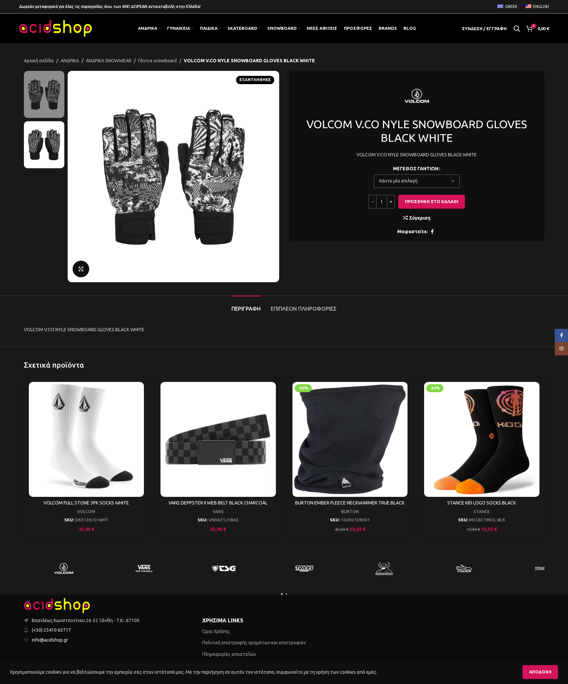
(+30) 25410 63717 (51, 630)
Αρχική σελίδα (39, 60)
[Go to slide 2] (286, 594)
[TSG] (224, 568)
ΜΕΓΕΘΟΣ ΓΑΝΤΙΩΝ (415, 168)
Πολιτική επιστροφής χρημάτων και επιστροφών (254, 642)
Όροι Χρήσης (216, 631)
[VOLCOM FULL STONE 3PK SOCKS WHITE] (86, 439)
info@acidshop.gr (50, 640)
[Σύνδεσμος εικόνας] (57, 605)
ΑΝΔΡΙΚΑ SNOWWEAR (108, 60)
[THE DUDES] (464, 568)
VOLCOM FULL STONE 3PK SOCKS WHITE (86, 502)
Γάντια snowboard (157, 60)
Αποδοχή (540, 671)
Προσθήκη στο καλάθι (431, 201)
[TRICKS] (304, 568)
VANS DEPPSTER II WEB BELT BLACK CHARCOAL (218, 502)
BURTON (350, 511)
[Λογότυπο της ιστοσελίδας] (55, 28)
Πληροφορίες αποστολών (229, 654)
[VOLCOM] (64, 568)
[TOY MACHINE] (384, 568)
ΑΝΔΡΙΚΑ (70, 60)
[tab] (246, 305)
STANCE (481, 511)
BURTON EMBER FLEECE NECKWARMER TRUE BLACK (350, 502)
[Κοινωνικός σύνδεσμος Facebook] (432, 231)
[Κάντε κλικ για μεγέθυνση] (81, 269)
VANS (218, 511)
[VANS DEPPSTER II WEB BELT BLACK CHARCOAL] (218, 439)
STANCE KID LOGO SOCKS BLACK (481, 502)
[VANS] (144, 568)
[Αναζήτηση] (516, 28)
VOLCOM (86, 511)
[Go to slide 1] (282, 594)
